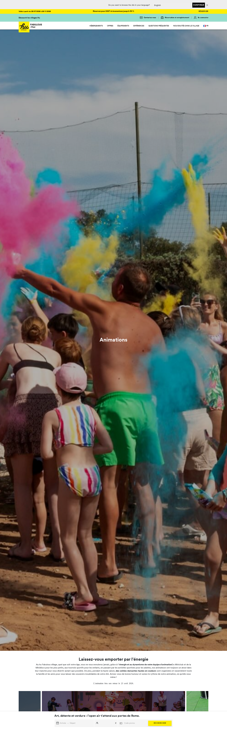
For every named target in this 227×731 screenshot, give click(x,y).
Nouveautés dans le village (186, 26)
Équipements (123, 26)
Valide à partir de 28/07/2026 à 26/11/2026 (35, 11)
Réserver (203, 11)
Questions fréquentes (158, 26)
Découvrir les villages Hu (29, 18)
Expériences (138, 26)
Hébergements (96, 26)
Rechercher (160, 723)
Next (210, 709)
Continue (198, 5)
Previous (16, 709)
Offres (110, 26)
